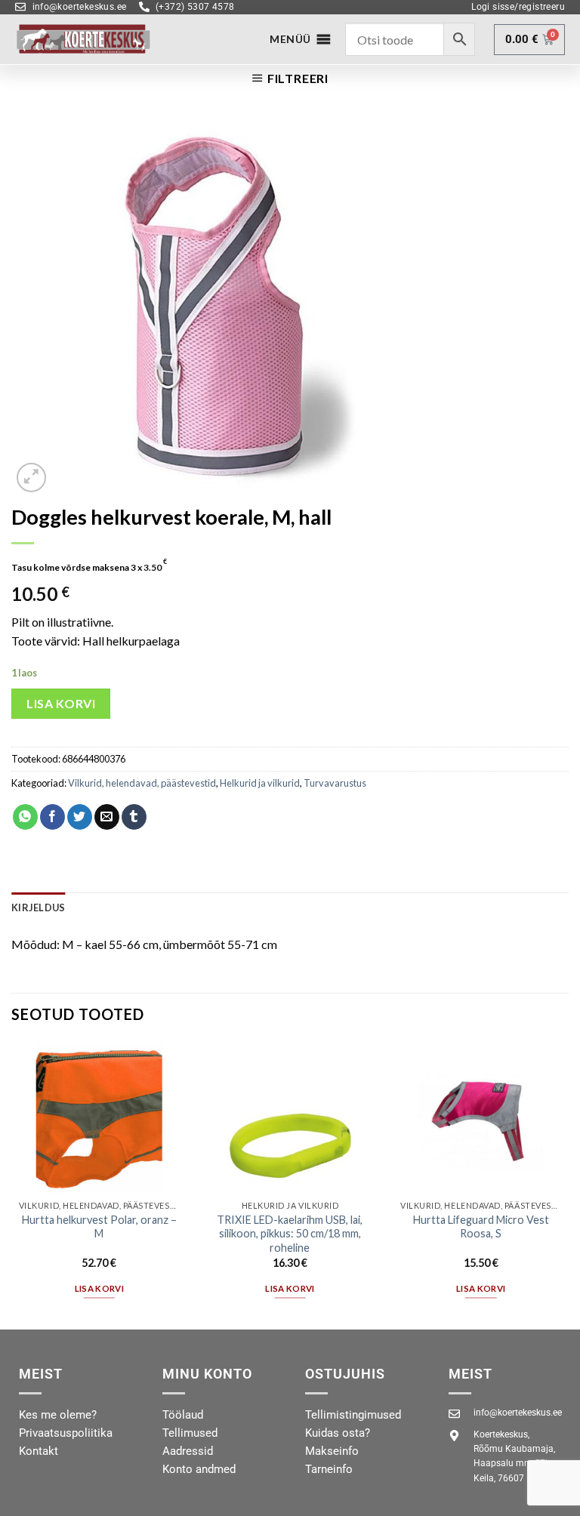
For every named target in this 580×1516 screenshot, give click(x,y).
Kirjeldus (38, 907)
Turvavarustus (335, 783)
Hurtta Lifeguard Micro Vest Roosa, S (481, 1226)
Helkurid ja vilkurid (260, 783)
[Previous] (12, 1184)
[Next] (568, 1184)
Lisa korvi (60, 703)
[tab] (38, 907)
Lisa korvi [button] (99, 1288)
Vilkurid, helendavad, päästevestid (142, 783)
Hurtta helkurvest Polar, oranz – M (99, 1226)
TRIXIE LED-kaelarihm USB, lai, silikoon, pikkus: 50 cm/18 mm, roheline (289, 1233)
